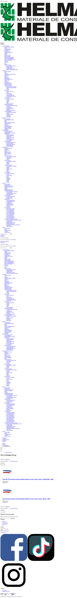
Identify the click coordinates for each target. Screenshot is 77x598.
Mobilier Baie (9, 138)
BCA (5, 72)
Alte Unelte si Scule (8, 155)
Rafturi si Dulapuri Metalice (9, 57)
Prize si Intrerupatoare (8, 126)
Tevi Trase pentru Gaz (10, 95)
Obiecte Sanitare (5, 130)
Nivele (8, 174)
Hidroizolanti (7, 78)
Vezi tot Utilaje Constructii (11, 161)
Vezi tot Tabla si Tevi (10, 91)
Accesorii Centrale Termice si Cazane (11, 422)
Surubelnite (8, 178)
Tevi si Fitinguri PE (10, 215)
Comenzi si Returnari (6, 591)
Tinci (7, 102)
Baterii (6, 120)
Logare (4, 441)
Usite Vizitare (9, 206)
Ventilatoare (7, 129)
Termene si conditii (5, 523)
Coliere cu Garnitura (10, 218)
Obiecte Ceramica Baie (10, 137)
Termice (4, 183)
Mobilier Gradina (7, 232)
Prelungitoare (7, 125)
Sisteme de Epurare (8, 84)
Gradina (4, 227)
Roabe (8, 164)
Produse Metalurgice (8, 111)
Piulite (8, 169)
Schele (8, 163)
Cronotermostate (9, 220)
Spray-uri (6, 61)
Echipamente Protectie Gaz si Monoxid (13, 224)
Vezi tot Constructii (8, 71)
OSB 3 (6, 76)
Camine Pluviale (9, 405)
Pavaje (6, 80)
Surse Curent (9, 225)
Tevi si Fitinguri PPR (10, 210)
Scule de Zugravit (7, 151)
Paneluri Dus (9, 136)
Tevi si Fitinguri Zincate (11, 213)
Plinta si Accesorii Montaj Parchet (12, 69)
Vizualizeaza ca (3, 459)
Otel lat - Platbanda (10, 317)
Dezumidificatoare (10, 194)
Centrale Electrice (10, 197)
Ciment (8, 100)
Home (4, 443)
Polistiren (8, 109)
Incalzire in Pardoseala (8, 186)
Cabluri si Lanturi (7, 152)
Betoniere (8, 162)
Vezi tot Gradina (7, 228)
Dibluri (8, 167)
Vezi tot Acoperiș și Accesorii (11, 86)
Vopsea (6, 63)
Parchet (6, 54)
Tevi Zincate (9, 93)
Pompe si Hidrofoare (8, 153)
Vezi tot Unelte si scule (8, 148)
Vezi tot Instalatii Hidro (10, 200)
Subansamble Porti (8, 230)
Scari (5, 154)
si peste (8, 452)
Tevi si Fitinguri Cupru (10, 209)
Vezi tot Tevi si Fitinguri (11, 208)
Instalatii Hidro (7, 199)
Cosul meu (4, 438)
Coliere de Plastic (7, 123)
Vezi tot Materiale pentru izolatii (12, 105)
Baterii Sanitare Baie (10, 135)
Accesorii (8, 106)
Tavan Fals (6, 265)
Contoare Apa (9, 202)
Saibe (8, 170)
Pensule (8, 180)
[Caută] (11, 234)
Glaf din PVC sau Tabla (9, 52)
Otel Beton (8, 115)
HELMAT (4, 521)
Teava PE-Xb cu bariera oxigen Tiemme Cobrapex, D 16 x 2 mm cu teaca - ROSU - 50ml (26, 498)
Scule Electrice (7, 353)
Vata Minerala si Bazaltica (11, 110)
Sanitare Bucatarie (8, 141)
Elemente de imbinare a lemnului (10, 74)
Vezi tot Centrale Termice (11, 196)
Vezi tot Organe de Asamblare (12, 369)
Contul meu (4, 437)
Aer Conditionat (9, 192)
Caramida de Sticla (8, 49)
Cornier (8, 113)
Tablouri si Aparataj (8, 128)
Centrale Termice (7, 195)
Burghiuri (6, 352)
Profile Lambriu (9, 67)
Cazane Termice (7, 388)
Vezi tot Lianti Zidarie (10, 98)
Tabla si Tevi (7, 90)
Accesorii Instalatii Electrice (9, 119)
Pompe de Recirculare (10, 223)
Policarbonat (7, 81)
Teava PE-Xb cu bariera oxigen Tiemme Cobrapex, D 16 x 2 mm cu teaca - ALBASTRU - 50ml (28, 479)
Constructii (4, 70)
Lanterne (6, 124)
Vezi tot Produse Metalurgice (11, 112)
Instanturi (6, 188)
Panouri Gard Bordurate (9, 282)
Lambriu (6, 53)
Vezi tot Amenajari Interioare (9, 46)
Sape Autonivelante (10, 103)
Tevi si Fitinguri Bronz (10, 212)
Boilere (6, 187)
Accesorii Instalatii (10, 203)
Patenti (8, 177)
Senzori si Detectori (8, 127)
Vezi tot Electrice (7, 118)
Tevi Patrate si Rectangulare (11, 96)
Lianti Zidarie (7, 301)
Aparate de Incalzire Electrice (11, 193)
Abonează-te (13, 518)
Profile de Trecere (10, 66)
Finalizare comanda (6, 439)
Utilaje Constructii (8, 160)
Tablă (8, 88)
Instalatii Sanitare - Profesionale (10, 336)
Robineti (8, 205)
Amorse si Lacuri (7, 48)
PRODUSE (2, 44)
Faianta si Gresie (7, 51)
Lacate (8, 159)
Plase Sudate (9, 116)
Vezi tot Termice (7, 387)
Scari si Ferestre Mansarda (9, 58)
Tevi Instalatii (9, 300)
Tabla (8, 92)
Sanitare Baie (7, 133)
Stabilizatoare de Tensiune (11, 222)
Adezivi (6, 47)
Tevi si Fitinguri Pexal (10, 211)
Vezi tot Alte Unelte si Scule (11, 156)
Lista (9, 459)
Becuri (6, 121)
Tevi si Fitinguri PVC (10, 216)
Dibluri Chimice (9, 168)
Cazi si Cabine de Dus (10, 139)
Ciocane (8, 182)
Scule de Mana (7, 172)
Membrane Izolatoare (10, 108)
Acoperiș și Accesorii (8, 85)
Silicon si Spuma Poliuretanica (10, 59)
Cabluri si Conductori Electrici (10, 122)
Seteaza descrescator (14, 461)
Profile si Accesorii (8, 64)
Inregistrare (4, 440)
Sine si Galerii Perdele (8, 60)
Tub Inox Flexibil (9, 226)
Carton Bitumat (9, 107)
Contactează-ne (3, 532)
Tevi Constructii (9, 94)
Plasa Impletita (7, 283)
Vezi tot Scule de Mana (10, 173)
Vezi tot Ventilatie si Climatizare (12, 191)
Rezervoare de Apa (8, 82)
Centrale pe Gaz (9, 198)
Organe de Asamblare (8, 165)
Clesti (8, 176)
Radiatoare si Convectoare (9, 185)
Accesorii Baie (9, 140)
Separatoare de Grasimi (8, 83)
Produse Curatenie (8, 55)
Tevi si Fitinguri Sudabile (11, 217)
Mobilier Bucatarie (10, 145)
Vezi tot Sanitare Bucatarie (11, 142)
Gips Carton (7, 77)
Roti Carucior (9, 157)
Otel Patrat (8, 318)
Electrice (4, 117)
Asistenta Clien (5, 522)
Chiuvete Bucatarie (10, 143)
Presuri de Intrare (7, 56)
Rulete (8, 181)
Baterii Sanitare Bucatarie (11, 144)
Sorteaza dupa (2, 461)
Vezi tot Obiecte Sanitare (9, 131)
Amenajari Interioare (6, 45)
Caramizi (6, 73)
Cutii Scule (8, 158)
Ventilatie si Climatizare (8, 190)
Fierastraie (8, 179)
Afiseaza (1, 464)
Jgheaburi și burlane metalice (11, 87)
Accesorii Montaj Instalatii (9, 189)
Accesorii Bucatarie (10, 146)
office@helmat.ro (6, 530)
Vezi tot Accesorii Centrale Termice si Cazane (14, 423)
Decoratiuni (6, 50)
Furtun (6, 229)
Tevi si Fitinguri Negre (10, 214)
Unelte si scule (5, 147)
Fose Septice (7, 75)
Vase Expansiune (9, 221)
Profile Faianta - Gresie (10, 68)
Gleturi (8, 101)
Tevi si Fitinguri (7, 207)
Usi (5, 266)
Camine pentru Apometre (11, 404)
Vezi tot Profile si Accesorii (11, 65)
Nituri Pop (8, 171)
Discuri (6, 150)
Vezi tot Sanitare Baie (10, 134)
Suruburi (8, 370)
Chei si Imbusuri (9, 175)
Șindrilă (8, 89)
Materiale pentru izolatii (8, 104)
